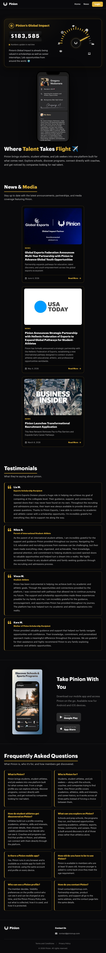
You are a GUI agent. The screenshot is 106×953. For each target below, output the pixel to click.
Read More (73, 278)
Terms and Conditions (45, 944)
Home (77, 4)
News (86, 4)
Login (97, 4)
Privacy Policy (64, 944)
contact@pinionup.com (69, 934)
